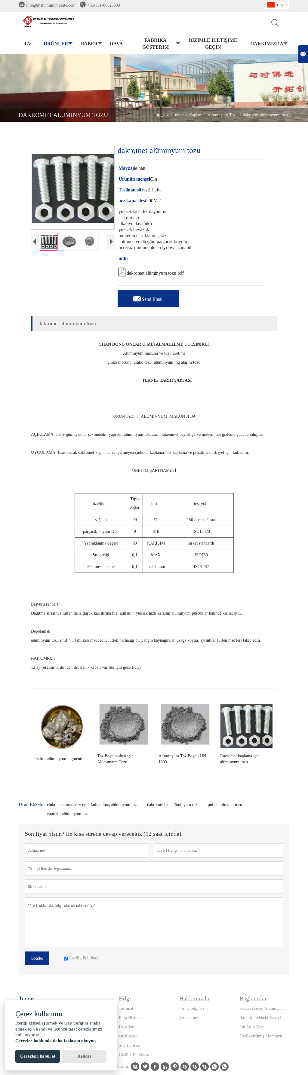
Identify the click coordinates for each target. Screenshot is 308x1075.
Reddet (84, 1056)
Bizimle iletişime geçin (213, 44)
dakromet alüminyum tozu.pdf (151, 271)
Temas (27, 998)
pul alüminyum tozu (225, 804)
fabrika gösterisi (155, 44)
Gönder (37, 958)
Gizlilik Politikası (134, 1054)
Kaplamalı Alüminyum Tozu (213, 115)
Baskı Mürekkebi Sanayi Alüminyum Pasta (264, 1017)
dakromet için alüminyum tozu (173, 804)
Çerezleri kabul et (37, 1056)
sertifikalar (128, 1036)
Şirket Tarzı (189, 1017)
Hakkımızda (266, 43)
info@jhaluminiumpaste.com (50, 5)
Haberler (126, 1027)
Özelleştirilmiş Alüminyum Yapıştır (264, 1036)
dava (116, 43)
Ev (28, 43)
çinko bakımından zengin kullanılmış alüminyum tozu (93, 804)
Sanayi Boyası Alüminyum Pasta (264, 1008)
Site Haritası (129, 1045)
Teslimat (126, 1008)
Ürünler (56, 43)
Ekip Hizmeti (130, 1017)
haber (89, 43)
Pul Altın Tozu (251, 1027)
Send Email (148, 297)
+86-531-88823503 (103, 5)
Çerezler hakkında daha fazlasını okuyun (55, 1040)
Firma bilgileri (191, 1008)
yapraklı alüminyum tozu (68, 813)
